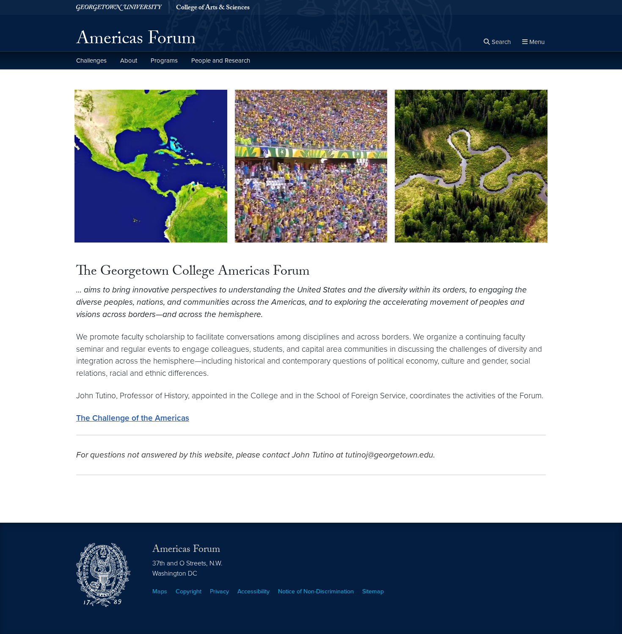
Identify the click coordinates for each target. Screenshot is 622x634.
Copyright (188, 591)
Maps (159, 591)
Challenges (91, 60)
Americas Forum (136, 40)
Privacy (219, 591)
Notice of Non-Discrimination (316, 591)
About (128, 60)
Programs (164, 60)
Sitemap (373, 591)
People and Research (220, 60)
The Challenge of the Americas (132, 418)
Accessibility (253, 591)
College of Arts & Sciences (213, 8)
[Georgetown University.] (119, 7)
